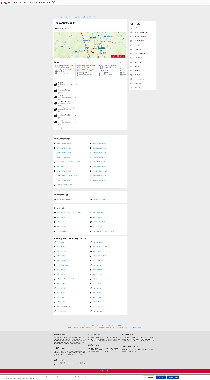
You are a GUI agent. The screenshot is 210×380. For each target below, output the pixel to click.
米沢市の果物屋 (97, 292)
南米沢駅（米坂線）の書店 (100, 171)
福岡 (57, 343)
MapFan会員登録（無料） (61, 363)
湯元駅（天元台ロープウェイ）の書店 (67, 175)
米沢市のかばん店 (61, 311)
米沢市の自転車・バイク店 (64, 260)
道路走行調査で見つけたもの (105, 339)
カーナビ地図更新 (100, 340)
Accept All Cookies (173, 377)
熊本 (66, 343)
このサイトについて (73, 327)
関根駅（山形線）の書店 (99, 157)
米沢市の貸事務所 (97, 217)
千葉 (67, 339)
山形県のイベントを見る (99, 199)
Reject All (160, 377)
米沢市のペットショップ (63, 274)
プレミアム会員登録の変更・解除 (121, 327)
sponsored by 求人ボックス (121, 62)
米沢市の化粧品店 (61, 251)
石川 (83, 339)
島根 (65, 342)
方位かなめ (113, 349)
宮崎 (72, 343)
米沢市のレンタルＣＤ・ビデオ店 (65, 278)
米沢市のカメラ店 (61, 283)
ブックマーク (75, 354)
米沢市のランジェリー (99, 301)
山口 (74, 342)
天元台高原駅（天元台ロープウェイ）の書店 (68, 161)
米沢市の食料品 (97, 283)
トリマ (107, 349)
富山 (80, 339)
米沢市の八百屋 (61, 292)
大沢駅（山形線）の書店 (99, 152)
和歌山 (59, 342)
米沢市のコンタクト (98, 311)
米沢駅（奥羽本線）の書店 (64, 180)
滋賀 (75, 340)
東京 (70, 339)
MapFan (55, 17)
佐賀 (60, 343)
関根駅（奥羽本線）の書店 (64, 157)
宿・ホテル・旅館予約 (111, 340)
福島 (84, 337)
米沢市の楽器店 (61, 301)
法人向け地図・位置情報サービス (131, 337)
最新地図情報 (91, 337)
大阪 (78, 340)
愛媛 (83, 342)
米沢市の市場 (60, 242)
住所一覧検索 (75, 352)
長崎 (63, 343)
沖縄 (79, 343)
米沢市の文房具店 (97, 269)
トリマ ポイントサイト (107, 351)
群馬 (61, 339)
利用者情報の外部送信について (103, 327)
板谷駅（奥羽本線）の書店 (64, 143)
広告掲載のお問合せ (137, 327)
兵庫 (84, 340)
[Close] (207, 377)
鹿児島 (75, 343)
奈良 (55, 342)
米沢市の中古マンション (63, 221)
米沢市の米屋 (60, 297)
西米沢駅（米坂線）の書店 (64, 171)
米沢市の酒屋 (96, 251)
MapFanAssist (93, 349)
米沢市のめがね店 (97, 274)
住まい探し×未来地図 (76, 351)
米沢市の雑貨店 (61, 255)
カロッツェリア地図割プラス (145, 349)
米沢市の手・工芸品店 (99, 260)
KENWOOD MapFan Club (129, 351)
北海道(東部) (57, 337)
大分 (69, 343)
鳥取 (62, 342)
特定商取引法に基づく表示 (87, 327)
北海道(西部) (64, 337)
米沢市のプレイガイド (63, 269)
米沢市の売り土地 (61, 226)
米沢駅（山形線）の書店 (99, 180)
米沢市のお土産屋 (97, 242)
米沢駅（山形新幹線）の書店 (64, 184)
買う (70, 17)
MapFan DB (148, 339)
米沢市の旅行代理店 (98, 306)
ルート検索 (60, 351)
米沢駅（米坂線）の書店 (99, 175)
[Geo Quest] (53, 2)
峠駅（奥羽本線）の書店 (99, 161)
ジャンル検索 (63, 17)
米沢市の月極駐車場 (98, 212)
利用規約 (92, 325)
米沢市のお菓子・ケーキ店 (100, 246)
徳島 (77, 342)
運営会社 (86, 325)
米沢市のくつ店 (61, 246)
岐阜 (63, 340)
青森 (70, 337)
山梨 (57, 340)
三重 (72, 340)
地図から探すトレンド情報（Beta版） (105, 337)
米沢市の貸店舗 (61, 217)
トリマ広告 (141, 340)
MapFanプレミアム (93, 348)
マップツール (66, 351)
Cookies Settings (148, 377)
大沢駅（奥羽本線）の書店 (64, 152)
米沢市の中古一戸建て (99, 221)
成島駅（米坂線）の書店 (99, 166)
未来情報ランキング (66, 352)
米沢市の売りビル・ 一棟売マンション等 (103, 231)
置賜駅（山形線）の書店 (99, 148)
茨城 (55, 339)
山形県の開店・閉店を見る (64, 199)
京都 (81, 340)
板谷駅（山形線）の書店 (99, 143)
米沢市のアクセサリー (99, 297)
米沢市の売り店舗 (97, 226)
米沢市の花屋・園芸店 (63, 265)
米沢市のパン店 (97, 265)
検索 (55, 351)
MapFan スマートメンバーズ (129, 349)
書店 (84, 17)
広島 (71, 342)
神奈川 (73, 339)
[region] (90, 45)
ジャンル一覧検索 (67, 354)
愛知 (69, 340)
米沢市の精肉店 (61, 288)
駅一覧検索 (59, 354)
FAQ (102, 325)
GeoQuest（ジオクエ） (94, 351)
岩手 (73, 337)
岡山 (68, 342)
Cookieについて (122, 325)
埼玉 (64, 339)
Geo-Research (148, 340)
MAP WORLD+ (134, 340)
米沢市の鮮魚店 (97, 288)
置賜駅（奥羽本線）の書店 (64, 148)
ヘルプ (98, 325)
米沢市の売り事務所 (62, 231)
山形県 (89, 17)
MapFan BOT (101, 349)
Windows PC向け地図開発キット (135, 339)
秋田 (78, 337)
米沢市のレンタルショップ (100, 278)
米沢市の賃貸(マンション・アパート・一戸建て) (69, 212)
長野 (60, 340)
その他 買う (77, 17)
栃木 (58, 339)
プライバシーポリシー (111, 325)
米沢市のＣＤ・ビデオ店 (99, 255)
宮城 (75, 337)
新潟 (77, 339)
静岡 (66, 340)
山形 (81, 337)
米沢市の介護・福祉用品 (63, 306)
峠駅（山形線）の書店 (63, 166)
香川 (80, 342)
